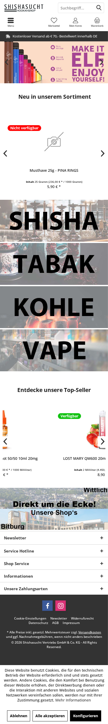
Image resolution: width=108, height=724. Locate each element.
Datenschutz (38, 623)
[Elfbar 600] (54, 62)
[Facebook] (47, 605)
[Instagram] (60, 605)
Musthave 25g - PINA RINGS (54, 170)
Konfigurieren (85, 715)
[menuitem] (97, 22)
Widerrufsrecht (82, 618)
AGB (55, 623)
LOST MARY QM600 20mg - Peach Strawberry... (54, 458)
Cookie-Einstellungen (30, 618)
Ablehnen (18, 715)
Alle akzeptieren (50, 715)
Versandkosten (89, 632)
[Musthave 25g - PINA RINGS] (54, 141)
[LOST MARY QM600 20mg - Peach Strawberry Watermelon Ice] (54, 429)
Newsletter (58, 618)
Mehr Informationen (73, 700)
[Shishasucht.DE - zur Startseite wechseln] (27, 8)
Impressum (71, 623)
